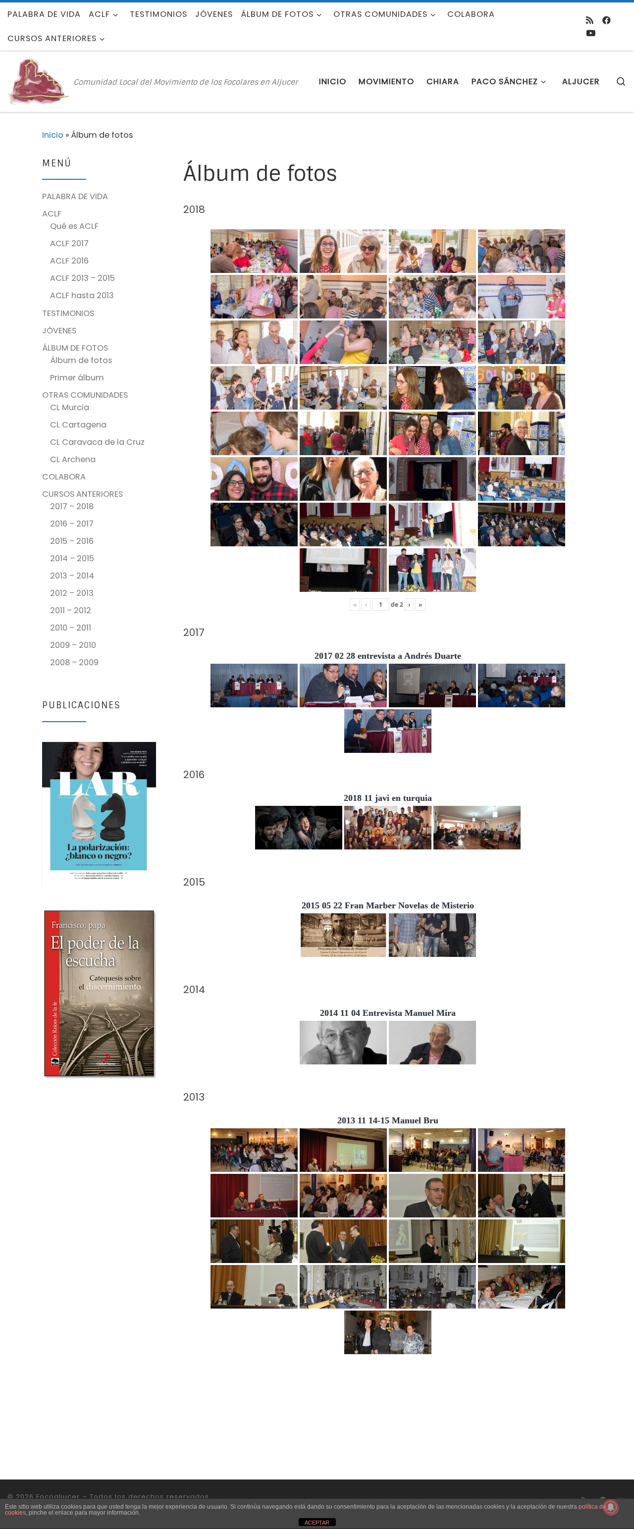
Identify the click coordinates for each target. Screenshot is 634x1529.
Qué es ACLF (74, 226)
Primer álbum (77, 377)
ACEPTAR (317, 1523)
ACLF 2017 (69, 243)
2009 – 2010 (73, 645)
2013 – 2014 (72, 575)
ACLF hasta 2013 (82, 295)
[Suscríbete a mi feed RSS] (589, 20)
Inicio (52, 135)
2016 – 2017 (72, 523)
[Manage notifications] (611, 1507)
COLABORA (64, 476)
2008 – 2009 (74, 662)
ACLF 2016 (69, 260)
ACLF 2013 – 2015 (82, 278)
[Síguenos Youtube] (590, 33)
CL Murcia (69, 407)
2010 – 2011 (70, 627)
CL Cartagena (78, 424)
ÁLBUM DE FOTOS (75, 348)
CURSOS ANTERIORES (82, 494)
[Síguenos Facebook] (606, 20)
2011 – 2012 (70, 610)
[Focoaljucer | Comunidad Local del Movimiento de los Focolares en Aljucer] (38, 81)
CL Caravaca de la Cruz (97, 442)
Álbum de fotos (81, 360)
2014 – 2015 (72, 558)
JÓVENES (59, 330)
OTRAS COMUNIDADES (85, 395)
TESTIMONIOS (68, 313)
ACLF (51, 213)
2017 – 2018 (72, 506)
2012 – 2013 (72, 593)
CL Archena (73, 459)
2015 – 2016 (72, 541)
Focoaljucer (58, 1496)
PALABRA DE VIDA (75, 196)
